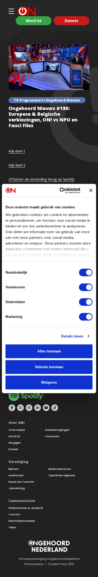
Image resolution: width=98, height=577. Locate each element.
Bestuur (14, 469)
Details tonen (72, 336)
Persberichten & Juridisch (26, 508)
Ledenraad (16, 475)
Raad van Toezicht (21, 482)
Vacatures (52, 436)
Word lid (33, 20)
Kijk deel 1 (17, 151)
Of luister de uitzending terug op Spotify (41, 179)
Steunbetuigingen (57, 430)
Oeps (12, 527)
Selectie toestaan (49, 367)
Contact (14, 514)
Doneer (71, 20)
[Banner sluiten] (91, 190)
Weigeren (49, 382)
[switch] (86, 287)
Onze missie (17, 430)
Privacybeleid (33, 564)
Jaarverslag (17, 488)
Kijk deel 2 (17, 165)
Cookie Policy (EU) (61, 564)
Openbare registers (62, 475)
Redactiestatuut (60, 469)
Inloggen (15, 443)
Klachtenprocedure (22, 521)
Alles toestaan (49, 351)
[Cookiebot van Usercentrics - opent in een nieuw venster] (60, 190)
